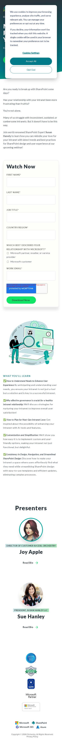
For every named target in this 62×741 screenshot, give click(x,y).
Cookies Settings (31, 52)
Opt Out (31, 69)
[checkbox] (30, 257)
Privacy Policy (32, 736)
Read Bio (28, 562)
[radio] (29, 255)
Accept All (31, 61)
